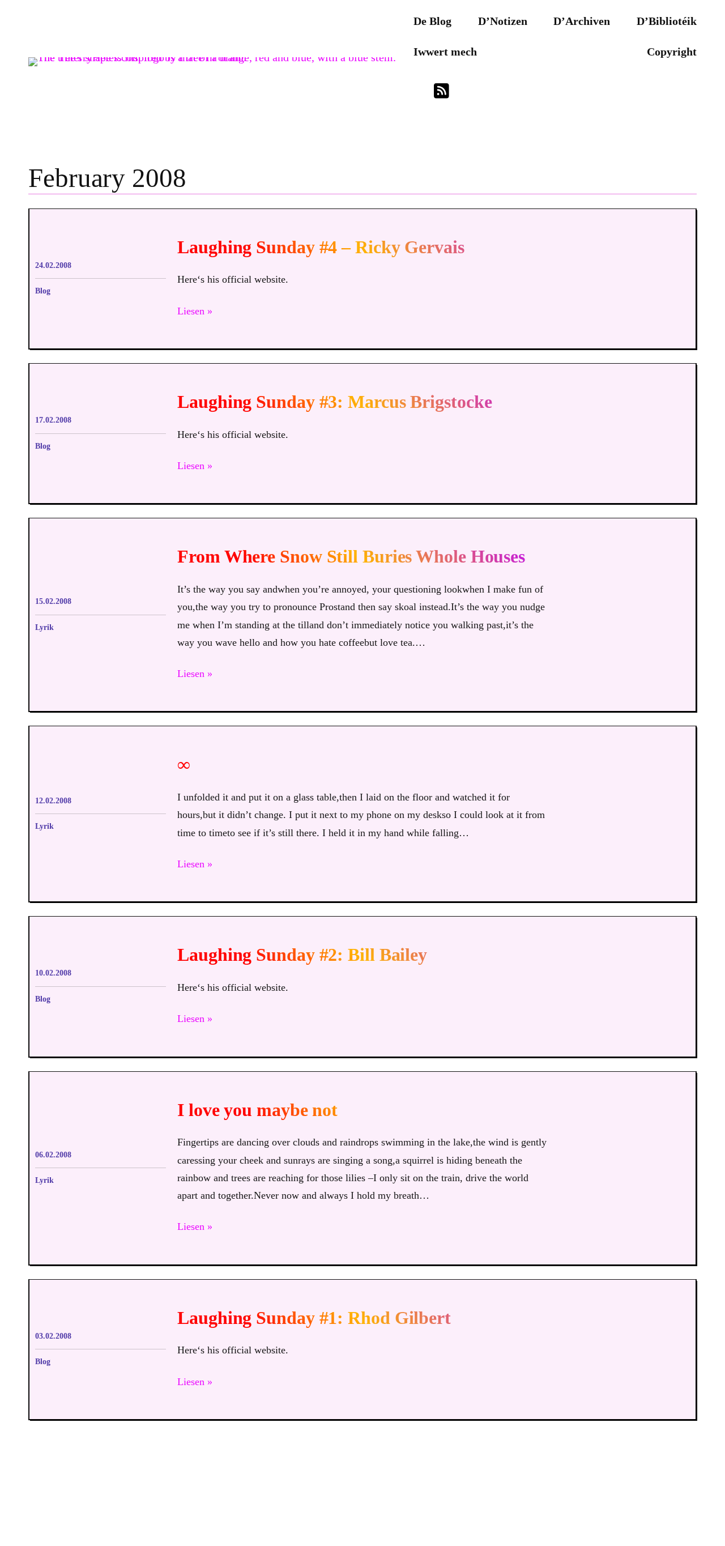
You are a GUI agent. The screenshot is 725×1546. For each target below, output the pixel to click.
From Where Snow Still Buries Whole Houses (351, 557)
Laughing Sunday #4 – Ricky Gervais (320, 247)
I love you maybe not (257, 1110)
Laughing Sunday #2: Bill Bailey (302, 955)
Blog (42, 291)
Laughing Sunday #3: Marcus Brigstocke (334, 402)
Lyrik (44, 627)
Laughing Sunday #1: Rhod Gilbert (314, 1318)
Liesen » (194, 311)
